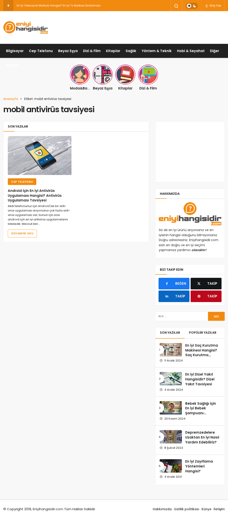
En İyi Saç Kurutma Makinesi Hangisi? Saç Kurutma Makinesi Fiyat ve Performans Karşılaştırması (201, 357)
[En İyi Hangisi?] (25, 27)
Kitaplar (113, 51)
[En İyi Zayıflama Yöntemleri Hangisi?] (171, 466)
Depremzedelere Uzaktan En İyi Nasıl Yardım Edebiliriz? (202, 437)
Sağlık (131, 51)
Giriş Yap (215, 5)
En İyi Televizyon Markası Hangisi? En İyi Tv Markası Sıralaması (58, 5)
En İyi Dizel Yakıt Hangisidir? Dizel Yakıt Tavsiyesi (199, 379)
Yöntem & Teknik (157, 51)
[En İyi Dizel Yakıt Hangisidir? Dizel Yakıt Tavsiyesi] (171, 378)
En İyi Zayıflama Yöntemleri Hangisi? (199, 466)
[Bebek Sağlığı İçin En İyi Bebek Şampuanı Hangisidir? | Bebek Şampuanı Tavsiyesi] (171, 407)
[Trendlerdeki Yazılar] (8, 5)
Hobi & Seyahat (191, 51)
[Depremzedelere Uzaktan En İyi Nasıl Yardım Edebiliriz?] (171, 436)
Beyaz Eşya (68, 51)
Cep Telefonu (41, 51)
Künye (206, 509)
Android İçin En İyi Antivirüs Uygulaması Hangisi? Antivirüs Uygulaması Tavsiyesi (35, 195)
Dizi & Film (92, 51)
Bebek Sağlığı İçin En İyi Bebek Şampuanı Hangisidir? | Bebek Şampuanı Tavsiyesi (202, 415)
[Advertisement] (144, 27)
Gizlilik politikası (186, 509)
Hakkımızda (162, 509)
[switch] (192, 6)
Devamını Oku (22, 233)
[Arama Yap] (176, 6)
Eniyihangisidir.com (48, 509)
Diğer (214, 51)
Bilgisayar (15, 51)
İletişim (12, 65)
